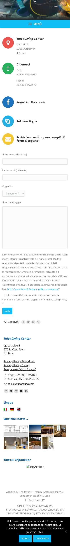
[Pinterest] (38, 322)
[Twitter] (28, 322)
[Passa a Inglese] (19, 409)
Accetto (25, 538)
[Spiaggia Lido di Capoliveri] (35, 431)
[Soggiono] (22, 443)
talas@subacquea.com (21, 383)
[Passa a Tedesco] (12, 409)
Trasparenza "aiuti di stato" (20, 369)
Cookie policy (42, 538)
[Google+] (33, 322)
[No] (65, 531)
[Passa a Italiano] (6, 409)
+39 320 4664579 (28, 378)
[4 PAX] (10, 431)
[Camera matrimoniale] (10, 443)
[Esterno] (47, 431)
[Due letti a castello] (47, 443)
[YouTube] (21, 391)
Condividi (13, 321)
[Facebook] (23, 322)
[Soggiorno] (60, 431)
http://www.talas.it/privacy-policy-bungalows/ (33, 289)
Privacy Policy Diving (16, 365)
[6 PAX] (22, 431)
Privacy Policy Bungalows (19, 361)
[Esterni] (35, 443)
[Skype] (26, 391)
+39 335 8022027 (26, 375)
